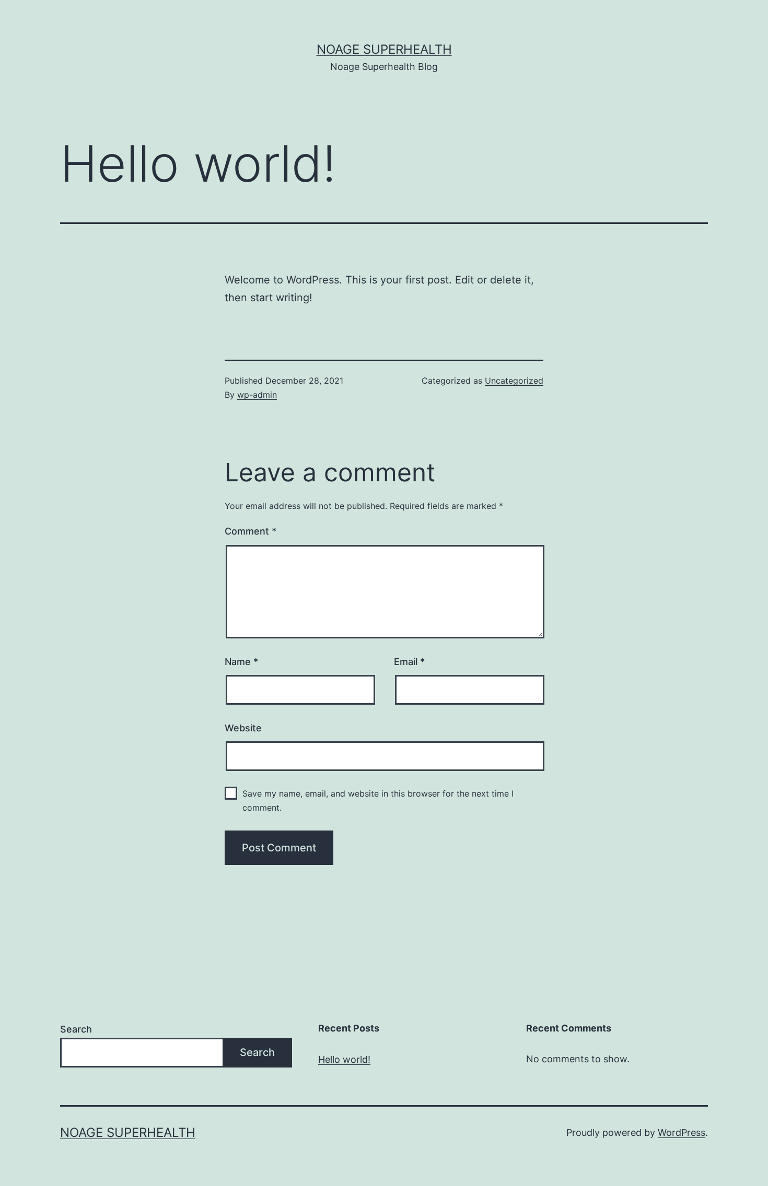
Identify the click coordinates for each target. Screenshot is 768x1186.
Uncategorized (514, 380)
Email (409, 661)
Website (243, 727)
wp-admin (257, 394)
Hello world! (344, 1059)
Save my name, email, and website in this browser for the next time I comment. (378, 800)
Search (76, 1029)
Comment (250, 531)
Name (241, 661)
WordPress (681, 1132)
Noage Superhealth (384, 49)
